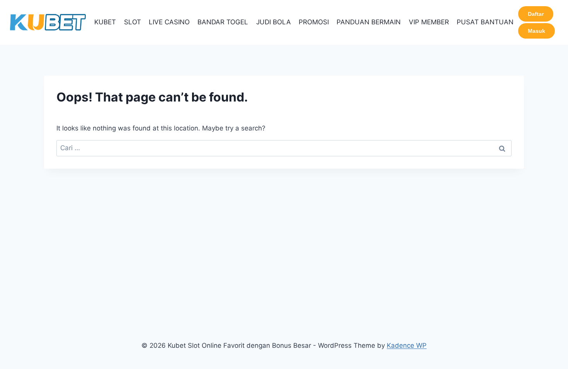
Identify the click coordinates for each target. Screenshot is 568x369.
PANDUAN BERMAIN (369, 22)
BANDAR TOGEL (222, 22)
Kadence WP (407, 345)
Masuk (536, 31)
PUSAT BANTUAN (485, 22)
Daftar (536, 14)
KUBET (105, 22)
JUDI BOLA (273, 22)
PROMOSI (314, 22)
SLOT (132, 22)
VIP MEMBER (429, 22)
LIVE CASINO (169, 22)
